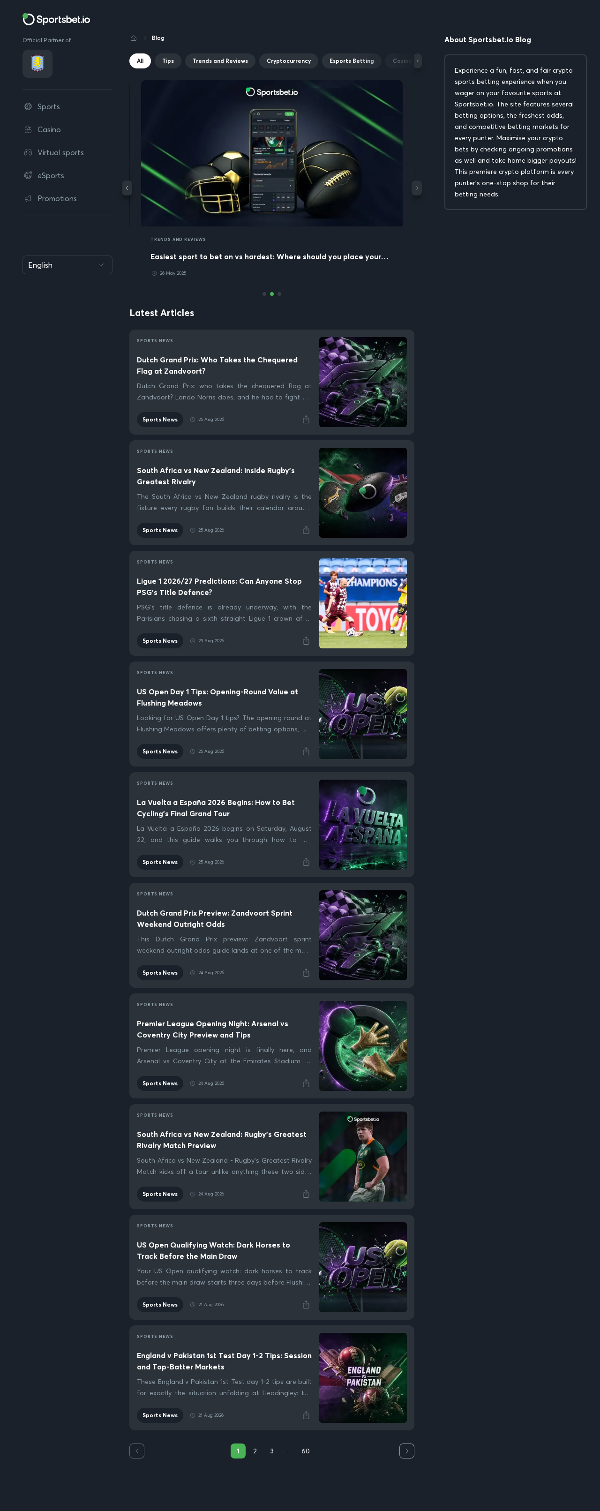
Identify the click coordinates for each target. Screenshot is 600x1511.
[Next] (417, 60)
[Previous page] (136, 1450)
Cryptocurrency (289, 60)
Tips (168, 60)
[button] (306, 419)
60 (305, 1451)
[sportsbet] (56, 19)
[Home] (133, 38)
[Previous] (127, 187)
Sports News (160, 419)
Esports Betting (352, 60)
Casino (402, 60)
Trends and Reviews (220, 60)
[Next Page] (406, 1450)
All (140, 60)
